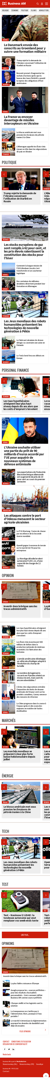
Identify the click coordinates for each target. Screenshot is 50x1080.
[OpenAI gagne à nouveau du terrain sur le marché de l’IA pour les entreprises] (8, 542)
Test (4, 911)
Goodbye (39, 1064)
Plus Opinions (33, 1030)
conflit (5, 68)
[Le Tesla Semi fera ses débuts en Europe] (8, 351)
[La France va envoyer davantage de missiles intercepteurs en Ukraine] (25, 88)
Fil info (33, 10)
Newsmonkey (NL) (10, 1064)
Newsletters (44, 10)
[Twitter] (9, 1048)
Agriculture (7, 510)
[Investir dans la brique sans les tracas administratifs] (21, 583)
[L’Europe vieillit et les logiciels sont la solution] (6, 1002)
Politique (24, 10)
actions (5, 747)
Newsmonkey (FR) (27, 1064)
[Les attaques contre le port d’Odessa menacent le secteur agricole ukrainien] (25, 487)
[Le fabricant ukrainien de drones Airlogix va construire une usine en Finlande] (8, 337)
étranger (6, 154)
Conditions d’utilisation (21, 1041)
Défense (5, 40)
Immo (4, 682)
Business (6, 84)
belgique (46, 602)
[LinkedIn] (13, 1048)
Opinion (5, 602)
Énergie (5, 140)
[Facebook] (5, 1048)
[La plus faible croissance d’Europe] (6, 981)
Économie (15, 10)
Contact (6, 1041)
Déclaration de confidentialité (15, 1044)
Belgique (5, 10)
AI (3, 553)
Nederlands (7, 1054)
